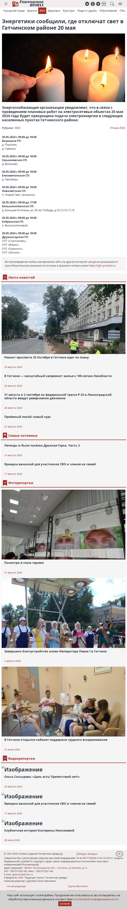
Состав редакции (16, 886)
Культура (69, 10)
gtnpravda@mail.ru (22, 874)
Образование (108, 10)
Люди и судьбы (87, 10)
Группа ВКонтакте (78, 886)
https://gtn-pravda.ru (102, 265)
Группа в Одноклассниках (82, 890)
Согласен (65, 903)
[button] (6, 4)
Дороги (32, 10)
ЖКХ (42, 10)
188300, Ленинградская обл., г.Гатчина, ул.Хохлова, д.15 (55, 867)
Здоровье (54, 10)
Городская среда (14, 10)
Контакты (12, 890)
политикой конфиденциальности (96, 899)
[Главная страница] (27, 3)
